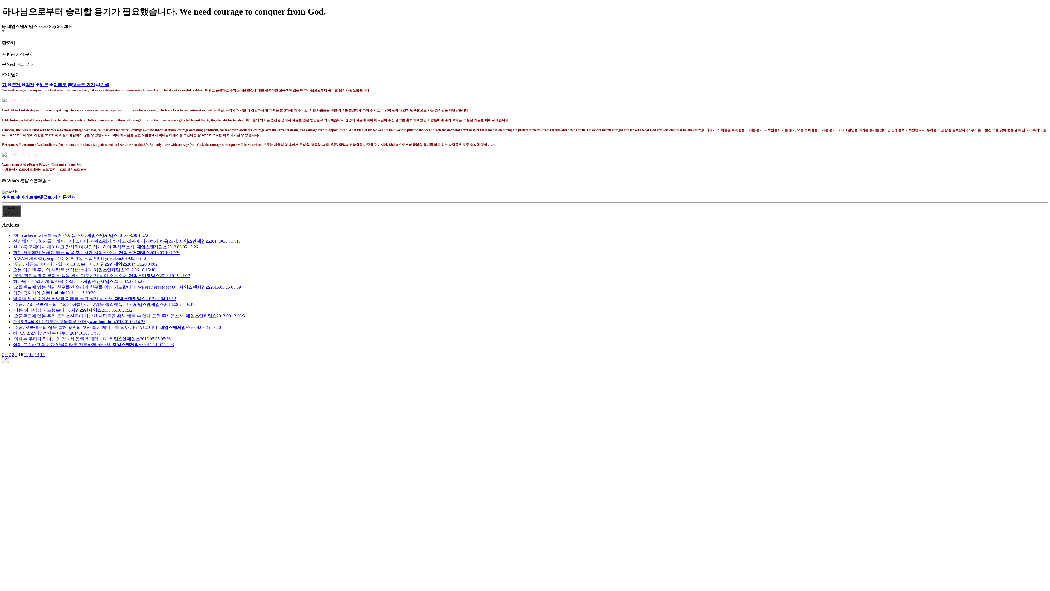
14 (42, 354)
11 (26, 354)
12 (31, 354)
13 (37, 354)
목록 (11, 210)
